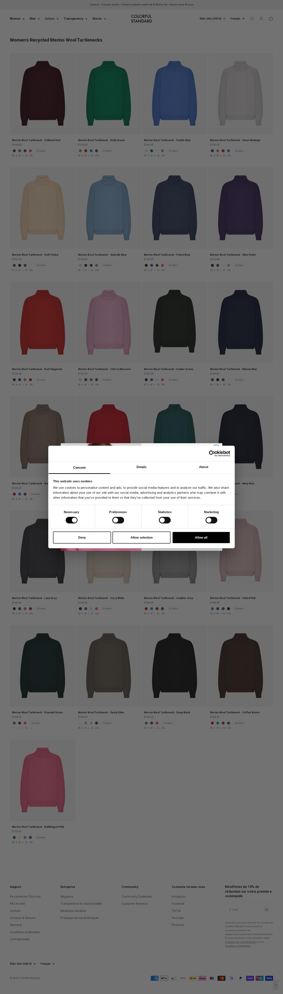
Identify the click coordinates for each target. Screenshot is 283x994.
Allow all (201, 537)
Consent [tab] (79, 467)
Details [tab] (142, 467)
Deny (82, 537)
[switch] (118, 520)
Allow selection (142, 537)
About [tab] (203, 467)
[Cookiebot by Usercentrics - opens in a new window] (212, 453)
